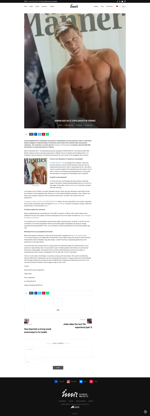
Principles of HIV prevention (62, 145)
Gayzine (52, 6)
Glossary (96, 6)
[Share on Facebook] (35, 134)
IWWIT (26, 1)
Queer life (44, 6)
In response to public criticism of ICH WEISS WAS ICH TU (41, 201)
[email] (122, 1)
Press (102, 6)
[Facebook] (117, 1)
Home (25, 6)
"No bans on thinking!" (58, 203)
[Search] (120, 6)
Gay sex (37, 6)
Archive (71, 401)
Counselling (62, 401)
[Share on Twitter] (39, 134)
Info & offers (109, 6)
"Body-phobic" (75, 185)
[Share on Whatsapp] (47, 134)
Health (31, 6)
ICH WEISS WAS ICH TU (56, 163)
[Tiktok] (125, 1)
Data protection (81, 401)
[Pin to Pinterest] (43, 134)
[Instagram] (119, 1)
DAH (61, 125)
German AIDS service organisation (49, 1)
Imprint (91, 401)
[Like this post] (31, 134)
